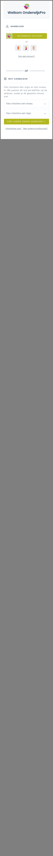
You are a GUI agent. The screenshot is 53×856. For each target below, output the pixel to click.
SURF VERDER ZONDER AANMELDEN (25, 121)
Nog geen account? (26, 56)
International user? (14, 129)
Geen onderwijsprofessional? (35, 129)
